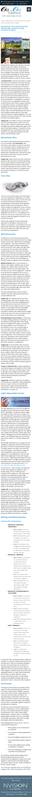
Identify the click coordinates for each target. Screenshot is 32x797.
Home (2, 21)
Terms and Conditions (16, 792)
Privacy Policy (5, 792)
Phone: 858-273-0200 (8, 4)
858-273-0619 (23, 4)
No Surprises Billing (21, 794)
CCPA (26, 792)
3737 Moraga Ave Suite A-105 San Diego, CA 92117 (15, 1)
